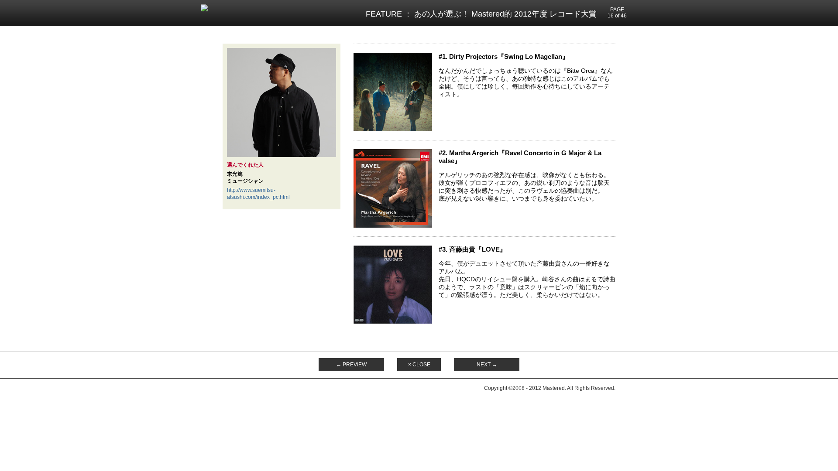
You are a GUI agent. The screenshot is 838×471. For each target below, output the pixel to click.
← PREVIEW (351, 365)
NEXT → (487, 365)
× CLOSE (419, 365)
